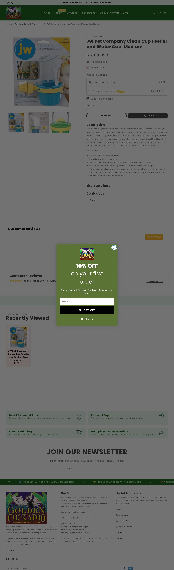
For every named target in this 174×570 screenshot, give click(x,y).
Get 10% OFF (87, 310)
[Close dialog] (114, 247)
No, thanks (87, 319)
